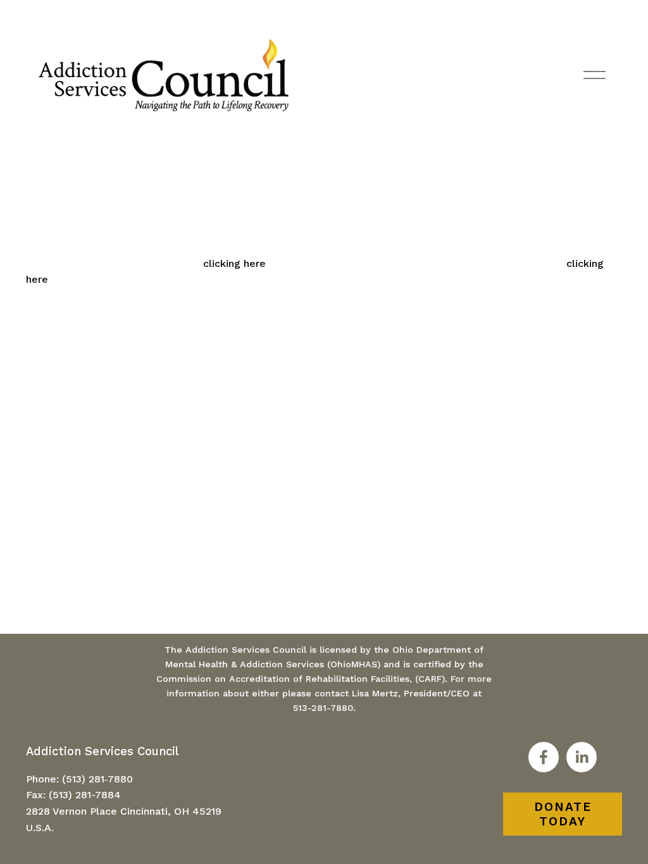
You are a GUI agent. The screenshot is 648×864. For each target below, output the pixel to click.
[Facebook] (543, 757)
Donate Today (562, 814)
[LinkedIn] (581, 757)
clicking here (234, 263)
